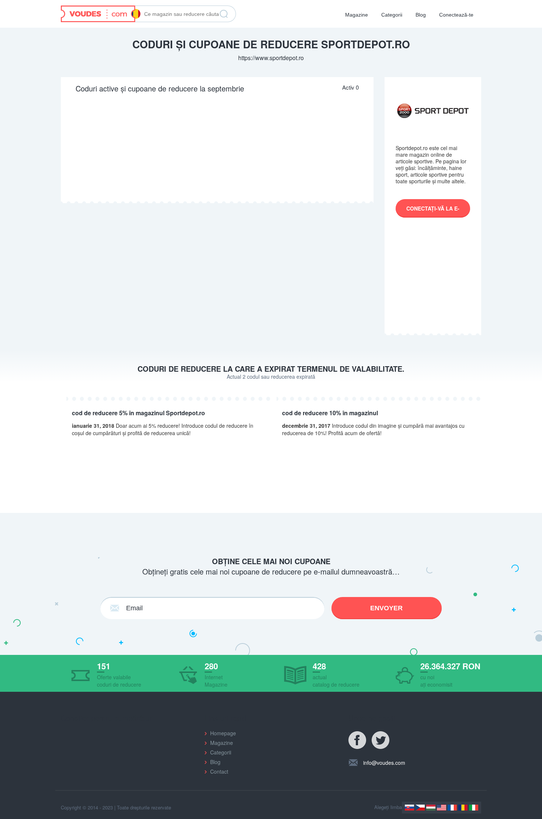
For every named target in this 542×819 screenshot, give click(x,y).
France (452, 808)
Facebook (357, 740)
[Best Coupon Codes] (100, 13)
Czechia (420, 808)
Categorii (391, 15)
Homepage (223, 733)
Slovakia (409, 808)
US (441, 808)
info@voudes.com (384, 762)
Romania (463, 808)
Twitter (381, 740)
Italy (473, 808)
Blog (421, 15)
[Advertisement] (217, 147)
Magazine (356, 15)
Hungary (430, 808)
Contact (219, 771)
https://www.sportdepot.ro (271, 57)
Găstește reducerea (224, 14)
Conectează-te (456, 15)
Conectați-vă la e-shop (432, 211)
